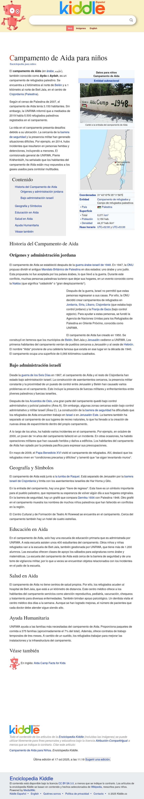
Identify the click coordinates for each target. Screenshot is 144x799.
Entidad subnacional (106, 80)
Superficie (86, 211)
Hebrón (128, 344)
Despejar (124, 20)
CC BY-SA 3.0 (66, 783)
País (84, 207)
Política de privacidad (77, 793)
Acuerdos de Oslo (41, 401)
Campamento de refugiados (112, 199)
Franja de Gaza (101, 309)
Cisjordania (16, 94)
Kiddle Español (18, 793)
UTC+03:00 (119, 227)
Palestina (107, 207)
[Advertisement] (72, 42)
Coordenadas (88, 195)
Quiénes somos (52, 793)
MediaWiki (29, 790)
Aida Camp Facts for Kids (50, 663)
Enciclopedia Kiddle (71, 737)
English (93, 28)
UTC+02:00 (103, 227)
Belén (58, 85)
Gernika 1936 (86, 497)
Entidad (84, 199)
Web (70, 28)
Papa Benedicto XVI (48, 453)
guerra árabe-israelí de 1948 (93, 265)
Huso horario (88, 227)
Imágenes (81, 28)
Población (87, 219)
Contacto (99, 793)
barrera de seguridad (98, 410)
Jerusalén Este (89, 415)
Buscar (131, 20)
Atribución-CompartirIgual (112, 741)
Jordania (71, 304)
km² (106, 215)
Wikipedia (96, 786)
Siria (81, 304)
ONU (130, 265)
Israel (69, 415)
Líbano (90, 304)
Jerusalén (93, 340)
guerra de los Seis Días (36, 375)
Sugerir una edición (97, 759)
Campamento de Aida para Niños (30, 750)
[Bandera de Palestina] (99, 207)
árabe (50, 71)
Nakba (16, 283)
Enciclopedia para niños (23, 64)
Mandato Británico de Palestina (61, 269)
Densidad (87, 223)
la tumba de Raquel (67, 476)
